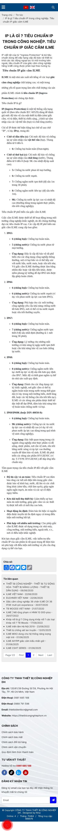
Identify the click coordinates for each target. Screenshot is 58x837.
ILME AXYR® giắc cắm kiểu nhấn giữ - (26, 643)
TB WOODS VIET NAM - (25, 608)
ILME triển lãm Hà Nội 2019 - (27, 626)
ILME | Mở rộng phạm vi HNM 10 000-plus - (29, 614)
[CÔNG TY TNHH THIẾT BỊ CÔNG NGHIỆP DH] (26, 7)
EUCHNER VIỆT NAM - (24, 597)
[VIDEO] (25, 772)
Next (40, 655)
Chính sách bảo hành (13, 732)
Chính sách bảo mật (12, 737)
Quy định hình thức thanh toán (18, 752)
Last (49, 655)
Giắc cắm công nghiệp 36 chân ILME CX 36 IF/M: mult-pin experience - (29, 603)
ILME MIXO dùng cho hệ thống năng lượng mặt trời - (28, 635)
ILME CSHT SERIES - (23, 648)
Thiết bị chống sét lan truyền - (28, 630)
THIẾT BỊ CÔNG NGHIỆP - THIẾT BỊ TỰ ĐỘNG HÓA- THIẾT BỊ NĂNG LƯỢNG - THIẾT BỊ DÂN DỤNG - (30, 587)
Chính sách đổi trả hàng (14, 742)
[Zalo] (18, 772)
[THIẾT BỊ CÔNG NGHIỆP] (4, 772)
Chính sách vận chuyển (14, 747)
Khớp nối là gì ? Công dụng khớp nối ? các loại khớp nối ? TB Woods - (30, 621)
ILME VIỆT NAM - (21, 594)
